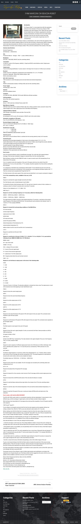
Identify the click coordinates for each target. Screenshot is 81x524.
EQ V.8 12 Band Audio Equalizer (65, 47)
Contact (12, 2)
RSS (17, 2)
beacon (21, 475)
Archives (60, 89)
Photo (60, 73)
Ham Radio (30, 475)
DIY (59, 62)
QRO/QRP (61, 75)
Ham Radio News (26, 473)
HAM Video (61, 68)
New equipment (6, 509)
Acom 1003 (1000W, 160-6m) (64, 40)
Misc (60, 70)
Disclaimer (7, 2)
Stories (60, 77)
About (2, 2)
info (37, 475)
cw (24, 475)
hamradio (34, 475)
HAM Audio (61, 64)
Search (60, 26)
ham (26, 475)
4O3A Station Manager (63, 45)
